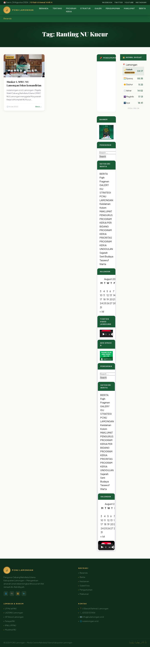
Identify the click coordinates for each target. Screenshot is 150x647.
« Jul (102, 311)
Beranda (7, 18)
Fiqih (102, 177)
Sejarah (103, 252)
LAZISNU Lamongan (14, 612)
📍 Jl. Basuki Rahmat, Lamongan (94, 608)
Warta (102, 264)
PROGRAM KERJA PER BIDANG (105, 222)
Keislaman (104, 203)
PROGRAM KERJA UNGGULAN (106, 245)
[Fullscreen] (113, 334)
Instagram (141, 2)
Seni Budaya (106, 256)
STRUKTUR (85, 8)
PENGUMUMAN (113, 8)
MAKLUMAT (129, 8)
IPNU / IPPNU (10, 625)
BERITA (142, 8)
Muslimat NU (10, 630)
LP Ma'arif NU (11, 608)
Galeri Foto (85, 585)
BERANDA (43, 8)
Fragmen (104, 181)
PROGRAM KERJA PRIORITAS (105, 234)
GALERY (104, 185)
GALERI (98, 8)
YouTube (129, 2)
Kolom (102, 207)
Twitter (118, 2)
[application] (106, 333)
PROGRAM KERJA (71, 10)
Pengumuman (86, 590)
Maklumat (84, 594)
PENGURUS (106, 215)
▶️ (18, 593)
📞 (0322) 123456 (87, 612)
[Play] (103, 334)
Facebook (107, 2)
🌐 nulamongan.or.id (89, 621)
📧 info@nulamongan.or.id (92, 617)
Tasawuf (104, 260)
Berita (82, 577)
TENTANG (57, 8)
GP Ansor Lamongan (14, 617)
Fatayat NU (10, 621)
